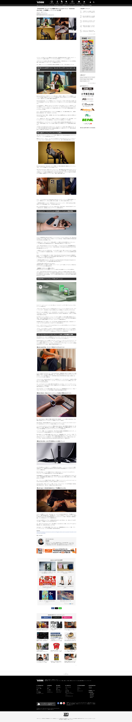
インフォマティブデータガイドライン (81, 702)
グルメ (66, 688)
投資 (57, 688)
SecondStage (92, 693)
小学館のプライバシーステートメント (81, 703)
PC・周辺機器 (39, 692)
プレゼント (90, 688)
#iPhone (81, 77)
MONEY (58, 685)
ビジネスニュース (49, 692)
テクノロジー (41, 5)
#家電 (91, 79)
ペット (66, 694)
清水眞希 (47, 540)
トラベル (66, 689)
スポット (78, 687)
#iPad (81, 81)
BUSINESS (50, 685)
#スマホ (89, 77)
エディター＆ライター (50, 539)
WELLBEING (92, 694)
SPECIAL (91, 692)
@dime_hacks (68, 617)
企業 (47, 688)
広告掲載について (89, 703)
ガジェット (38, 690)
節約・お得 (58, 689)
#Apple (85, 79)
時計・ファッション (68, 692)
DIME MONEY (58, 687)
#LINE (81, 79)
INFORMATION (92, 685)
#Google (85, 77)
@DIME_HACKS (57, 617)
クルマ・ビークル (68, 687)
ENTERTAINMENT (81, 685)
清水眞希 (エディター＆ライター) (42, 13)
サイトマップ (74, 702)
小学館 (69, 703)
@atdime (46, 617)
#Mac (88, 79)
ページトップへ (66, 674)
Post (56, 608)
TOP (37, 5)
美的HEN (91, 697)
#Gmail (93, 77)
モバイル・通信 (39, 688)
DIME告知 (90, 687)
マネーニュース (58, 692)
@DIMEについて (69, 702)
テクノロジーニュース (49, 5)
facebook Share (52, 608)
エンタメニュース (80, 690)
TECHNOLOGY (40, 685)
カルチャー (79, 688)
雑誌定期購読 (73, 703)
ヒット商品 (48, 689)
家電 (37, 689)
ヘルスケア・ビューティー (69, 693)
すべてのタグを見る (91, 83)
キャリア (48, 687)
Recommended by (67, 603)
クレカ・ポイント (59, 690)
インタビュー (49, 690)
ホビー (78, 689)
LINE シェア (60, 608)
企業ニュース (92, 690)
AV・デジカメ (39, 687)
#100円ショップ (86, 81)
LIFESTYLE (69, 685)
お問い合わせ (89, 702)
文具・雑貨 (67, 690)
